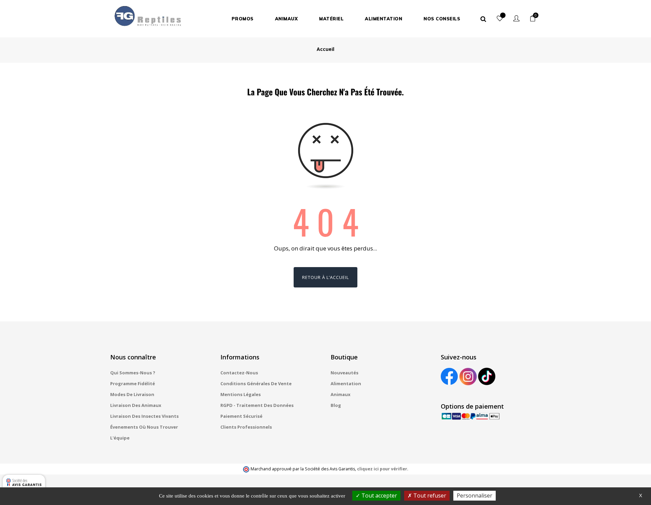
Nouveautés (344, 373)
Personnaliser (474, 495)
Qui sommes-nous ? (132, 373)
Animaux (341, 394)
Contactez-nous (239, 373)
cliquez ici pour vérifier (382, 469)
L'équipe (120, 438)
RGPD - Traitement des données (257, 405)
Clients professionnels (246, 427)
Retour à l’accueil (325, 277)
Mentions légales (240, 394)
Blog (336, 405)
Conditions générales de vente (256, 383)
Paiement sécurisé (241, 416)
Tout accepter (378, 495)
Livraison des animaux (135, 405)
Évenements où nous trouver (144, 427)
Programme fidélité (132, 383)
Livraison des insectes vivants (144, 416)
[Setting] (516, 18)
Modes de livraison (132, 394)
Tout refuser (429, 495)
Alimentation (346, 383)
